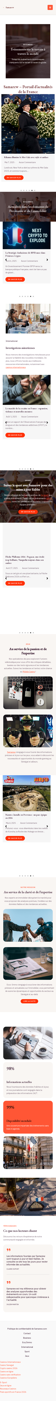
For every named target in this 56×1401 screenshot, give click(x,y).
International (27, 1347)
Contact (27, 1333)
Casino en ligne (6, 1371)
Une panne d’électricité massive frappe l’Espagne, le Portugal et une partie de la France (27, 129)
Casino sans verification (10, 1374)
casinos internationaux (16, 367)
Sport (27, 1351)
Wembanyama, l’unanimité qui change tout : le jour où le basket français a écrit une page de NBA (26, 593)
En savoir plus (14, 151)
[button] (4, 142)
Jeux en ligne (5, 1385)
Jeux (27, 1356)
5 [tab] (32, 190)
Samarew (10, 7)
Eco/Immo (27, 1342)
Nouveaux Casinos (8, 1388)
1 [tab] (21, 190)
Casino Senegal (7, 1365)
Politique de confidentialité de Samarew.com (27, 1328)
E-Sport (3, 1382)
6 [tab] (34, 190)
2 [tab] (24, 190)
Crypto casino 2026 (8, 1368)
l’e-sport (44, 495)
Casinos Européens (8, 1377)
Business (27, 1338)
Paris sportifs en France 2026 (13, 1392)
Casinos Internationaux (10, 1362)
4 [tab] (29, 190)
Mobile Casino (29, 671)
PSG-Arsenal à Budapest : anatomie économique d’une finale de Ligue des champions (22, 829)
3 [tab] (26, 190)
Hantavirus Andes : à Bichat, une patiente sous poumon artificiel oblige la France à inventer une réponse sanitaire (26, 429)
